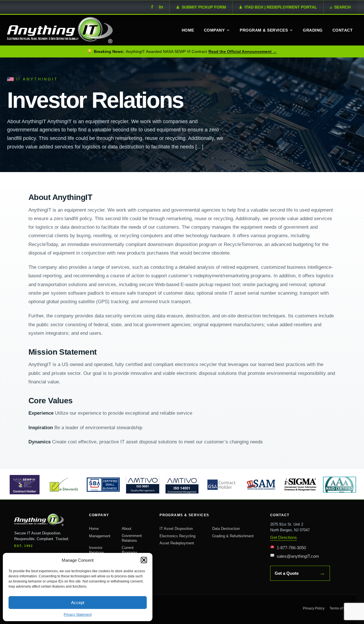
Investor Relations (96, 550)
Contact (342, 30)
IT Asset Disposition (176, 528)
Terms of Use (340, 608)
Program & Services (264, 30)
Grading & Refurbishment (233, 536)
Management (99, 536)
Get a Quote (300, 573)
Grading (312, 30)
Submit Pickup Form (201, 7)
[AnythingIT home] (46, 519)
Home (188, 30)
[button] (144, 560)
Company (214, 30)
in (161, 7)
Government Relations (132, 538)
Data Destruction (226, 528)
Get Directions (283, 537)
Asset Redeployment (177, 543)
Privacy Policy (313, 608)
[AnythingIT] (60, 29)
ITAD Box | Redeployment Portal (278, 7)
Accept (77, 602)
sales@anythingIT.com (298, 556)
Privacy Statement (78, 615)
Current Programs (130, 550)
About (126, 528)
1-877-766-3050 (291, 547)
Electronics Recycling (177, 536)
